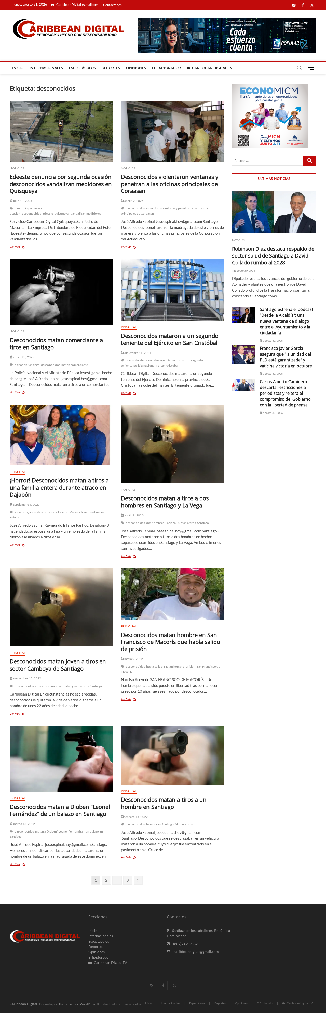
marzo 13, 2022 (24, 824)
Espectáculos (82, 68)
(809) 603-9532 (185, 944)
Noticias (17, 168)
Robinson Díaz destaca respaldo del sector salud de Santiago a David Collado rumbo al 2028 (274, 255)
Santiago (203, 523)
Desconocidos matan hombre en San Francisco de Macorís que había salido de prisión (170, 642)
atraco (19, 512)
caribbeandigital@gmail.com (196, 951)
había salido (154, 666)
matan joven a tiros (76, 686)
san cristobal (170, 365)
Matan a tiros (78, 512)
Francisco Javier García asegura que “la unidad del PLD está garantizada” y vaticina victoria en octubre (286, 357)
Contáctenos (112, 5)
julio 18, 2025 (22, 201)
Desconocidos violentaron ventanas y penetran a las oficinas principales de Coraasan (169, 184)
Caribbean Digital (23, 1004)
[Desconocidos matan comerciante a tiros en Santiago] (61, 292)
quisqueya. (62, 213)
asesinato (132, 360)
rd (157, 365)
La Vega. (171, 523)
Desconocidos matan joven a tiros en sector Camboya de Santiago (58, 664)
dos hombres (155, 523)
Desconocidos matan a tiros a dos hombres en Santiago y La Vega (165, 501)
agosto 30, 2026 (245, 270)
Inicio (17, 68)
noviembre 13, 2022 (27, 678)
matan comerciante (74, 365)
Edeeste (47, 213)
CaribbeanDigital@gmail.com (77, 5)
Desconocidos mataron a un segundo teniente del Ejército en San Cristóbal (169, 339)
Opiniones (136, 68)
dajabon (30, 512)
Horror (63, 512)
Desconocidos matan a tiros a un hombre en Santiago (164, 803)
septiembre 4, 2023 (26, 504)
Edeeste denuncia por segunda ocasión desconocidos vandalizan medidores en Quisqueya (61, 184)
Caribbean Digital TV (212, 68)
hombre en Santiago (160, 824)
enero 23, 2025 (23, 357)
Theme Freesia (68, 1004)
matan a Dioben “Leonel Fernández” (59, 831)
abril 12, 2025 (134, 201)
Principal (129, 327)
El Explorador (166, 68)
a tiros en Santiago (27, 365)
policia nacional (144, 365)
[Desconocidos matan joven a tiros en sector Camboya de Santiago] (61, 607)
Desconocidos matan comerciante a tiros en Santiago (56, 343)
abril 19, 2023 (134, 515)
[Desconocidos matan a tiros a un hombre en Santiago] (172, 755)
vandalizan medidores (86, 213)
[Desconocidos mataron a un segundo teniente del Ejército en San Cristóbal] (172, 290)
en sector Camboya (48, 686)
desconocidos (31, 213)
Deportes (111, 68)
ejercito (165, 360)
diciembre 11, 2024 (137, 353)
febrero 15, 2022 (136, 817)
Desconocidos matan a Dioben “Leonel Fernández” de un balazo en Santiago (60, 810)
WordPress (87, 1004)
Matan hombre (174, 666)
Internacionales (46, 68)
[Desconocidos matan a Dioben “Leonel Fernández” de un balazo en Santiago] (61, 759)
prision (190, 666)
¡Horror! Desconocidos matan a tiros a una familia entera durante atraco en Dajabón (59, 487)
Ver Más (23, 247)
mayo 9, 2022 (133, 659)
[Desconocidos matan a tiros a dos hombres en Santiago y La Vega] (172, 444)
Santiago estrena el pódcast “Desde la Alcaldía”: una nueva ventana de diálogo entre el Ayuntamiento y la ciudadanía (286, 321)
